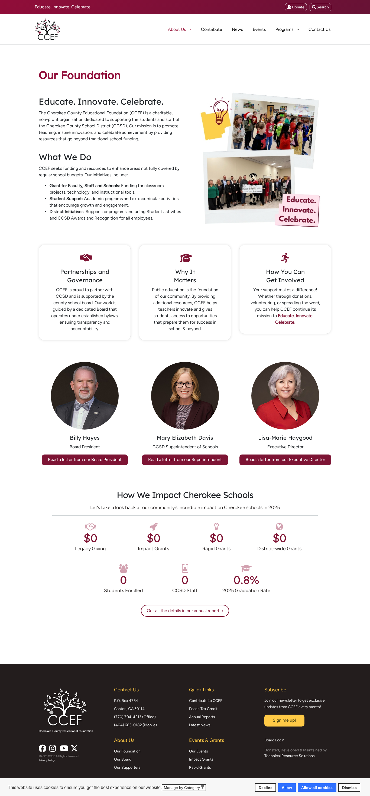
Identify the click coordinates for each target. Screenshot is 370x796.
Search (322, 7)
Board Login (274, 740)
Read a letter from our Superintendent (185, 459)
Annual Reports (202, 717)
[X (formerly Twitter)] (73, 747)
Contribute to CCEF (205, 700)
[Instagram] (52, 747)
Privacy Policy (47, 760)
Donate (297, 7)
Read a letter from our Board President (85, 459)
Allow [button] (287, 787)
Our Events (198, 751)
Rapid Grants (200, 767)
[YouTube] (63, 747)
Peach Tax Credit (203, 709)
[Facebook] (42, 747)
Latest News (199, 725)
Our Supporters (127, 767)
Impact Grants (201, 759)
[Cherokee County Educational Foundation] (67, 29)
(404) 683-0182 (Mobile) (135, 725)
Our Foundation (127, 751)
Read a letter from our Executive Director (285, 459)
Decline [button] (265, 787)
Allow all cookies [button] (317, 787)
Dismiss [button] (349, 787)
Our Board (122, 759)
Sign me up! (284, 720)
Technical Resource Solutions (289, 756)
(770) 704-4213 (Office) (135, 717)
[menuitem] (158, 29)
